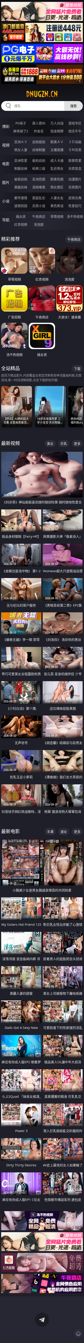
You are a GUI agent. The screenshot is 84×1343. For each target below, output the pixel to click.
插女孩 (21, 216)
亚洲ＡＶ (20, 142)
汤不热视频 (75, 216)
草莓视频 (56, 216)
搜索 (73, 106)
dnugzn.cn (42, 94)
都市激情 (20, 198)
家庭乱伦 (38, 198)
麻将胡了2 (20, 131)
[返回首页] (78, 1333)
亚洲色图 (38, 179)
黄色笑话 (56, 205)
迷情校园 (20, 205)
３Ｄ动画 (74, 142)
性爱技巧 (74, 205)
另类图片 (74, 187)
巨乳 (63, 443)
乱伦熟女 (56, 168)
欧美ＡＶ (56, 142)
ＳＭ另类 (74, 149)
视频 (6, 145)
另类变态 (74, 168)
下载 (77, 368)
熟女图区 (56, 187)
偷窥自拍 (20, 179)
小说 (6, 201)
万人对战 (56, 123)
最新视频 (10, 443)
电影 (6, 163)
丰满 (50, 831)
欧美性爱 (74, 160)
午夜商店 (38, 216)
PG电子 (20, 123)
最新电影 (10, 831)
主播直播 (56, 149)
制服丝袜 (20, 168)
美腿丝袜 (20, 187)
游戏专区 (74, 123)
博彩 (6, 126)
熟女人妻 (20, 149)
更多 (77, 443)
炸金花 (39, 131)
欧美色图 (56, 179)
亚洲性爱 (20, 160)
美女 (50, 443)
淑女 (63, 831)
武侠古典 (74, 198)
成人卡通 (56, 160)
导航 (6, 219)
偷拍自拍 (38, 160)
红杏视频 (20, 224)
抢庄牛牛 (74, 131)
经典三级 (38, 168)
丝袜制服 (38, 149)
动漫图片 (74, 179)
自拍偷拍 (38, 142)
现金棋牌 (56, 131)
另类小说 (38, 205)
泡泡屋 (39, 224)
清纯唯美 (38, 187)
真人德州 (38, 123)
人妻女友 (56, 198)
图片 (6, 182)
